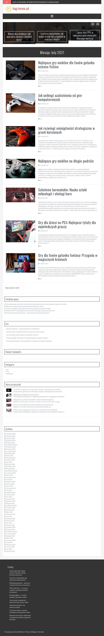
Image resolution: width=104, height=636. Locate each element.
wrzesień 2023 (11, 472)
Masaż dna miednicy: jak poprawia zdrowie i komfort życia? (25, 306)
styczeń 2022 (10, 498)
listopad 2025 (10, 442)
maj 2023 (9, 479)
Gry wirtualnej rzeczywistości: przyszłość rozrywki (22, 334)
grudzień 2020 (10, 527)
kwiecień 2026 (10, 436)
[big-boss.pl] (17, 9)
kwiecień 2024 (10, 457)
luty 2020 (9, 548)
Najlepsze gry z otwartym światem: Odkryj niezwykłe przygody (34, 399)
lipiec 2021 (9, 512)
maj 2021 (9, 516)
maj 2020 (9, 542)
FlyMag (32, 631)
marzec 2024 (10, 459)
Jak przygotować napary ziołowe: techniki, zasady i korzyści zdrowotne (17, 572)
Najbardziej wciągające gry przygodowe (26, 394)
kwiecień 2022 (10, 492)
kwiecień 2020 (10, 544)
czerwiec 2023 (11, 477)
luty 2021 (9, 522)
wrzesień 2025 (11, 446)
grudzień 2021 (10, 501)
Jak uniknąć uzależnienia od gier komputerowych (60, 97)
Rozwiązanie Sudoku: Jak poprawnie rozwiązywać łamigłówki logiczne (29, 340)
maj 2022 (9, 490)
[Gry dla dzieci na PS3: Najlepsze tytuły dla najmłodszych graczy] (20, 231)
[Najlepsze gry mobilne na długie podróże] (20, 168)
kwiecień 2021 (10, 518)
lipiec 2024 (9, 455)
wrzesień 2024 (11, 451)
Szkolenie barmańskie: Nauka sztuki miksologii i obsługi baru (62, 191)
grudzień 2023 (10, 466)
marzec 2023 (10, 483)
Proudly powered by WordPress (14, 631)
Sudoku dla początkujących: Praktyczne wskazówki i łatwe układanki (35, 409)
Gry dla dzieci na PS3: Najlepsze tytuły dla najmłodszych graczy (67, 224)
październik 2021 (11, 505)
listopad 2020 (10, 529)
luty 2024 (9, 462)
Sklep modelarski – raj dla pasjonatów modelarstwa (22, 328)
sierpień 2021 (10, 509)
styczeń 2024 (10, 464)
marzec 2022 (10, 494)
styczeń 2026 (10, 438)
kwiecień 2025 (10, 449)
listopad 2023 (10, 468)
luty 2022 (9, 496)
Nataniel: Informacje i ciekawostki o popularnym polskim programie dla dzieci (20, 617)
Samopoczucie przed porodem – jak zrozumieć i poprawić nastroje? (84, 36)
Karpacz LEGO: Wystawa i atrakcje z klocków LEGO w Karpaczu (33, 404)
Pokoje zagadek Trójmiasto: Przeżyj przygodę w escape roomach (27, 337)
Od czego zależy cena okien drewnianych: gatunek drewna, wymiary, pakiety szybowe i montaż (36, 304)
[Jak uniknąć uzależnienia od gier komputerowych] (20, 102)
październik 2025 (11, 444)
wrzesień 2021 (11, 507)
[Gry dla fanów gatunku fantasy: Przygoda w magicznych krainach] (20, 262)
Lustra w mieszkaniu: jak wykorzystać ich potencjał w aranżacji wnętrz (19, 36)
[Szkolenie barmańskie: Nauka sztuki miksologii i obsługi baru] (20, 194)
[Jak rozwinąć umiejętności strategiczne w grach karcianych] (20, 136)
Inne (7, 371)
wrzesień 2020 (11, 533)
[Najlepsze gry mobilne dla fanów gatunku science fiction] (20, 69)
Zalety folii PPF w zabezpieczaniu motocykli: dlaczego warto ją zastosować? (37, 2)
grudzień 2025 (10, 440)
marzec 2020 (10, 546)
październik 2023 (11, 470)
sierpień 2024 (10, 453)
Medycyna (9, 373)
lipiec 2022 (9, 485)
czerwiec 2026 (11, 433)
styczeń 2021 (10, 525)
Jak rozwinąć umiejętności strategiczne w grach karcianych (66, 129)
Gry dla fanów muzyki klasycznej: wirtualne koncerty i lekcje (25, 331)
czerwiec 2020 (11, 540)
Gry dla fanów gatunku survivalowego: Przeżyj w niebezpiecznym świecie (37, 389)
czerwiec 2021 (11, 514)
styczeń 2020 (10, 551)
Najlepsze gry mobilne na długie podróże (66, 160)
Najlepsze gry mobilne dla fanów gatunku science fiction (66, 64)
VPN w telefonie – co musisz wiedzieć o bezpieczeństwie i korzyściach (18, 590)
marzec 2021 (10, 520)
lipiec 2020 (9, 538)
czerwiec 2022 (11, 488)
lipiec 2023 (9, 475)
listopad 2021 (10, 503)
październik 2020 (11, 531)
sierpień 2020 (10, 535)
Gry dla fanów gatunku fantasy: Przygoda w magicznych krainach (68, 256)
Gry (41, 85)
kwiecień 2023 (10, 481)
